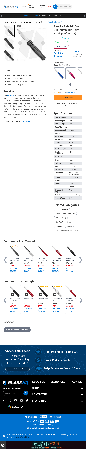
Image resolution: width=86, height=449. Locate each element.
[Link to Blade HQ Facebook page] (4, 400)
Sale (49, 7)
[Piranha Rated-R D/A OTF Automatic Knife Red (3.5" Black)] (43, 251)
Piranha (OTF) (39, 22)
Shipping (63, 38)
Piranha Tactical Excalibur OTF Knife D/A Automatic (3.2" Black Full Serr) (43, 300)
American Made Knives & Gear (67, 230)
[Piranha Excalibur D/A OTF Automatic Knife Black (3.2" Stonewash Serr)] (15, 291)
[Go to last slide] (20, 43)
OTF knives (25, 121)
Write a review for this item (17, 330)
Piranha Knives (24, 22)
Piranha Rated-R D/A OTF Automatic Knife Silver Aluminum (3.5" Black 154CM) (29, 259)
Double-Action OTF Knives (65, 213)
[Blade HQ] (11, 6)
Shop (24, 7)
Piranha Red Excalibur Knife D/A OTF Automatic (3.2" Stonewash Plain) (29, 300)
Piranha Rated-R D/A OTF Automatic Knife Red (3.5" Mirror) (57, 259)
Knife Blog (42, 6)
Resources (57, 382)
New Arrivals (33, 6)
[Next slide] (43, 43)
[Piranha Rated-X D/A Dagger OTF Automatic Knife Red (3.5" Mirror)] (71, 291)
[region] (43, 16)
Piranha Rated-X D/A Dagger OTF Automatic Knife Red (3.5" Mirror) (71, 300)
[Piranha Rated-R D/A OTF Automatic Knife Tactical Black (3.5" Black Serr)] (15, 251)
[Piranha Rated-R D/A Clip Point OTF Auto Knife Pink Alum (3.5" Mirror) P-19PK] (70, 73)
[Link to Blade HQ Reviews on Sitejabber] (31, 417)
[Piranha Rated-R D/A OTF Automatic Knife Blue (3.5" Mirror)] (59, 73)
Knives (69, 226)
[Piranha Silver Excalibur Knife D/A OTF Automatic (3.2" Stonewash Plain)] (57, 291)
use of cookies (22, 437)
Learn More (17, 369)
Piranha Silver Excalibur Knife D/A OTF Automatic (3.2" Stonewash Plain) (57, 300)
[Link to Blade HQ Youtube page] (15, 400)
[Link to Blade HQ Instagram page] (21, 400)
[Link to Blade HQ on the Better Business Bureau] (43, 416)
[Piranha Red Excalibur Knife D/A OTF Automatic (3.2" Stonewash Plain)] (29, 291)
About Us (38, 382)
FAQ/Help (76, 382)
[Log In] (75, 7)
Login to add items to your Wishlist (68, 104)
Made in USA (61, 47)
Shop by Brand (10, 22)
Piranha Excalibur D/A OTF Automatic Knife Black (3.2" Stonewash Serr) (15, 300)
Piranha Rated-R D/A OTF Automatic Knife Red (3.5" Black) (43, 259)
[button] (80, 7)
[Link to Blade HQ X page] (9, 400)
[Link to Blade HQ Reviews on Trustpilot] (55, 416)
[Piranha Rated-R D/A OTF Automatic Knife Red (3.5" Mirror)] (57, 251)
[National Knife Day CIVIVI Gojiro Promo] (46, 445)
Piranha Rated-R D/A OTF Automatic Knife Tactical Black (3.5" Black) (71, 259)
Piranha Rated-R (54, 22)
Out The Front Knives (63, 222)
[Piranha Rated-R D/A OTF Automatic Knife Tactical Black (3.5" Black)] (71, 251)
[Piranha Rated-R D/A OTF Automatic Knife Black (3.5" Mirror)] (32, 44)
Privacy (50, 425)
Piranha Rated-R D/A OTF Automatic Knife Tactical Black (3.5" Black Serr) (15, 259)
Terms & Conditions (39, 425)
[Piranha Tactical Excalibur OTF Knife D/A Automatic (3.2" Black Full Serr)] (43, 291)
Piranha (59, 226)
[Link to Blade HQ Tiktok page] (27, 400)
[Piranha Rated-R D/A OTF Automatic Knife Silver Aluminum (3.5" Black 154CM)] (29, 251)
